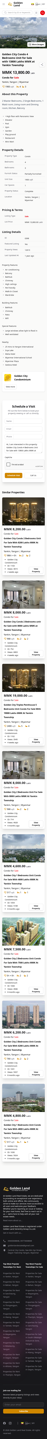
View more (10, 386)
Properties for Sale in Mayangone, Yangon (34, 1293)
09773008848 (26, 1241)
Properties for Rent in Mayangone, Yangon (11, 1334)
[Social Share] (42, 64)
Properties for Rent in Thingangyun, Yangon (11, 1305)
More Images (38, 44)
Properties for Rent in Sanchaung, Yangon (11, 1293)
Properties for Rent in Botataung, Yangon (11, 1346)
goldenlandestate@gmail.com (21, 1245)
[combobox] (17, 12)
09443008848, (14, 1241)
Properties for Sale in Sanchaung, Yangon (34, 1325)
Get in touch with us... (12, 1233)
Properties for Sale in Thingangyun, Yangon (34, 1305)
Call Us (33, 475)
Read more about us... (12, 1220)
